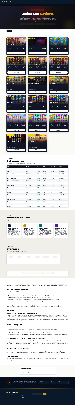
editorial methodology (51, 285)
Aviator (8, 171)
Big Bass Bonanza (10, 173)
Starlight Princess (10, 194)
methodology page (33, 220)
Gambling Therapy (58, 360)
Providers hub (23, 334)
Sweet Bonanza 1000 (11, 199)
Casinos (36, 1)
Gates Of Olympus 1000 (11, 178)
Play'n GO (39, 30)
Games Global (48, 30)
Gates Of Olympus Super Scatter (13, 180)
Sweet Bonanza (10, 201)
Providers (47, 1)
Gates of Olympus (11, 313)
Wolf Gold (9, 206)
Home (7, 4)
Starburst (9, 192)
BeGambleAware (45, 360)
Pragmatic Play (17, 30)
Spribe (25, 30)
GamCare (51, 360)
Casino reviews (23, 393)
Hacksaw (56, 30)
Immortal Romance (10, 185)
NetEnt (32, 30)
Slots (41, 1)
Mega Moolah (9, 187)
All (9, 30)
